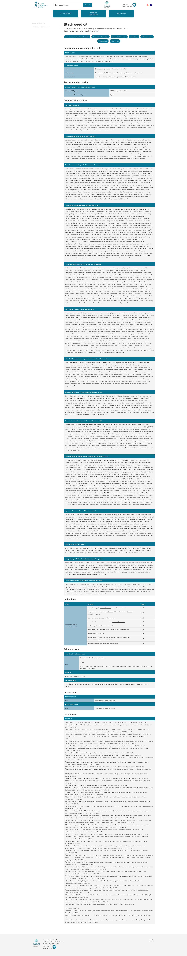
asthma (102, 608)
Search (87, 5)
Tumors (116, 643)
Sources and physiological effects (77, 37)
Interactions (121, 13)
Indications (134, 37)
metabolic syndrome (94, 614)
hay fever (108, 608)
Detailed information (119, 37)
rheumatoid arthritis (118, 622)
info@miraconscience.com (51, 943)
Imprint (152, 940)
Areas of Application (93, 13)
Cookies (151, 942)
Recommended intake (100, 37)
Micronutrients (65, 13)
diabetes (129, 612)
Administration (147, 37)
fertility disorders (110, 618)
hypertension (109, 612)
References (115, 41)
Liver (99, 640)
